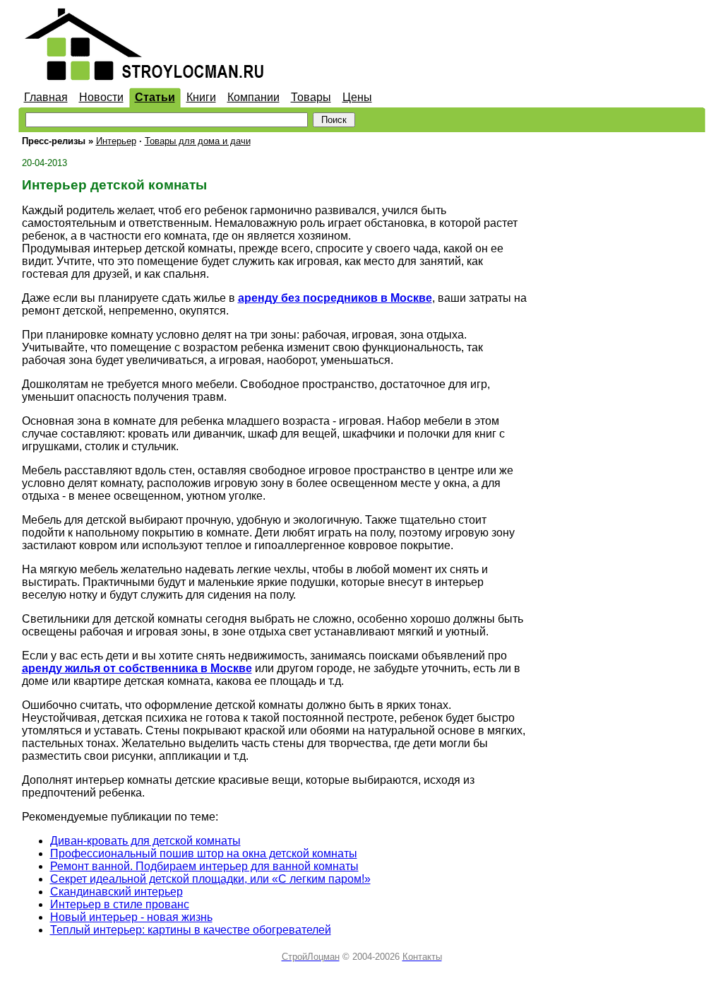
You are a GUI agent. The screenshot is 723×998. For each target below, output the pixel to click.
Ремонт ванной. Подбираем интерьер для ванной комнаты (204, 866)
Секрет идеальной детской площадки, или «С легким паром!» (210, 879)
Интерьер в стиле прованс (119, 904)
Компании (253, 97)
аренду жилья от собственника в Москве (137, 668)
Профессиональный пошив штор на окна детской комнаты (203, 853)
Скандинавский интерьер (116, 892)
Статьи (155, 97)
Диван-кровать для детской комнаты (145, 841)
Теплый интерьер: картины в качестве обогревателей (190, 930)
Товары (311, 97)
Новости (101, 97)
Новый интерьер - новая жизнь (131, 917)
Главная (46, 97)
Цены (357, 97)
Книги (201, 97)
